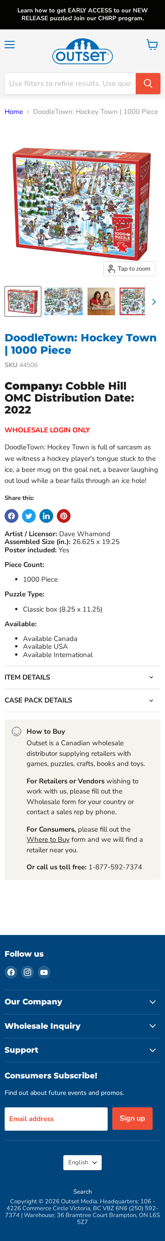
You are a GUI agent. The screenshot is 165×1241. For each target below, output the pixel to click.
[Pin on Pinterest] (64, 516)
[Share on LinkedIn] (46, 516)
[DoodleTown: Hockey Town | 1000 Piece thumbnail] (23, 301)
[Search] (148, 83)
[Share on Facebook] (11, 516)
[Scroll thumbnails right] (152, 302)
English (78, 1162)
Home (14, 112)
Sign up (132, 1118)
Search (82, 1192)
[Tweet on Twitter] (29, 516)
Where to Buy (48, 839)
